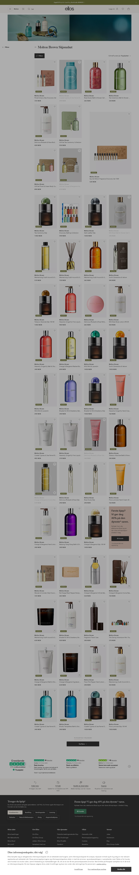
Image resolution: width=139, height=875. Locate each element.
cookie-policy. (101, 864)
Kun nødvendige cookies (97, 869)
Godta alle (121, 869)
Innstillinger (78, 869)
